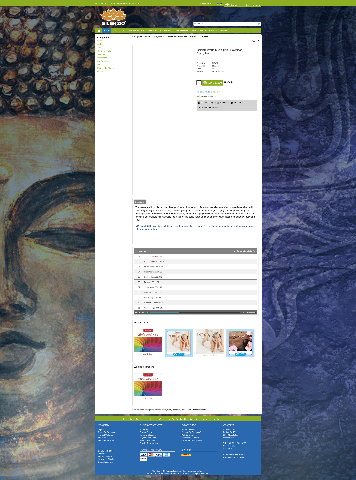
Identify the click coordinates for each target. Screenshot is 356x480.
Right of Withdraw (106, 435)
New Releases (181, 30)
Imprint (101, 429)
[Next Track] (143, 312)
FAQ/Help (144, 429)
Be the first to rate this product (212, 107)
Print (254, 41)
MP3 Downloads (136, 30)
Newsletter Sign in (106, 459)
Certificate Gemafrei (190, 437)
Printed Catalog (105, 456)
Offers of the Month (208, 30)
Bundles (223, 30)
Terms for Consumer (107, 432)
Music (115, 30)
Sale (194, 30)
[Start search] (259, 24)
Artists (106, 30)
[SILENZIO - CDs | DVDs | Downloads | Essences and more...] (113, 17)
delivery (216, 92)
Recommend (224, 103)
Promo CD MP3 (188, 429)
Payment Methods (148, 437)
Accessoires (166, 30)
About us (102, 437)
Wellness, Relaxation (181, 410)
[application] (195, 281)
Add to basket (215, 83)
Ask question (238, 103)
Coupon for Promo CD (191, 432)
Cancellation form (106, 462)
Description (140, 202)
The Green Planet (106, 440)
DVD (124, 30)
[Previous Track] (136, 312)
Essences (152, 30)
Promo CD (102, 454)
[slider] (253, 312)
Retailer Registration (149, 443)
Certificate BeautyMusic (191, 440)
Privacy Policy (146, 432)
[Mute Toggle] (247, 312)
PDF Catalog (187, 435)
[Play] (139, 312)
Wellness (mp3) (199, 410)
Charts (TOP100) (105, 451)
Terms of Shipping (148, 435)
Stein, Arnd (166, 410)
